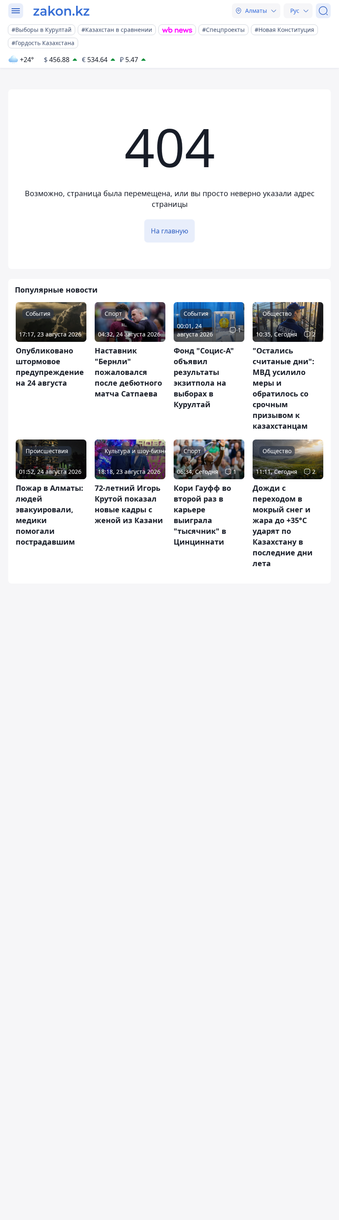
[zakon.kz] (61, 11)
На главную (169, 230)
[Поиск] (323, 10)
